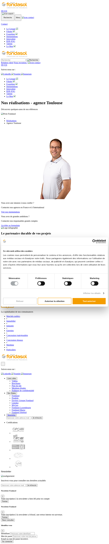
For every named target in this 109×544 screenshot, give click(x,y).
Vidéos (15, 381)
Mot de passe (6, 536)
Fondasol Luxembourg (21, 408)
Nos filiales (11, 393)
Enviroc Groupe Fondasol (22, 400)
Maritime (10, 345)
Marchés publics (13, 316)
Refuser (20, 301)
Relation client (7, 63)
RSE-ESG (10, 41)
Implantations (12, 36)
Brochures (16, 383)
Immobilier (11, 321)
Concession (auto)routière (17, 335)
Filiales (9, 31)
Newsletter (11, 415)
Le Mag (9, 46)
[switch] (41, 283)
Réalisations (11, 121)
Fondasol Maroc (18, 410)
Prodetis (15, 398)
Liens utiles (11, 378)
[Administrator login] (3, 364)
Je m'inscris (37, 418)
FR (2, 11)
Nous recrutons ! (21, 63)
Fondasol (15, 396)
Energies (10, 330)
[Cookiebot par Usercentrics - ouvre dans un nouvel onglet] (94, 241)
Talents (9, 44)
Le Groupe (11, 29)
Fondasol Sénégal (19, 412)
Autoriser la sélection (54, 301)
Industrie (10, 326)
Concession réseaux (14, 340)
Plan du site (16, 386)
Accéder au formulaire (10, 225)
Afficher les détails (92, 293)
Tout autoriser (89, 301)
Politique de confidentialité (23, 390)
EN (5, 11)
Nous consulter (8, 520)
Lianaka (15, 403)
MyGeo (15, 405)
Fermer (5, 501)
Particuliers (11, 350)
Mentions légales (19, 388)
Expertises (10, 34)
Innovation (10, 39)
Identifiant (5, 533)
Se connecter (7, 542)
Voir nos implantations (10, 212)
